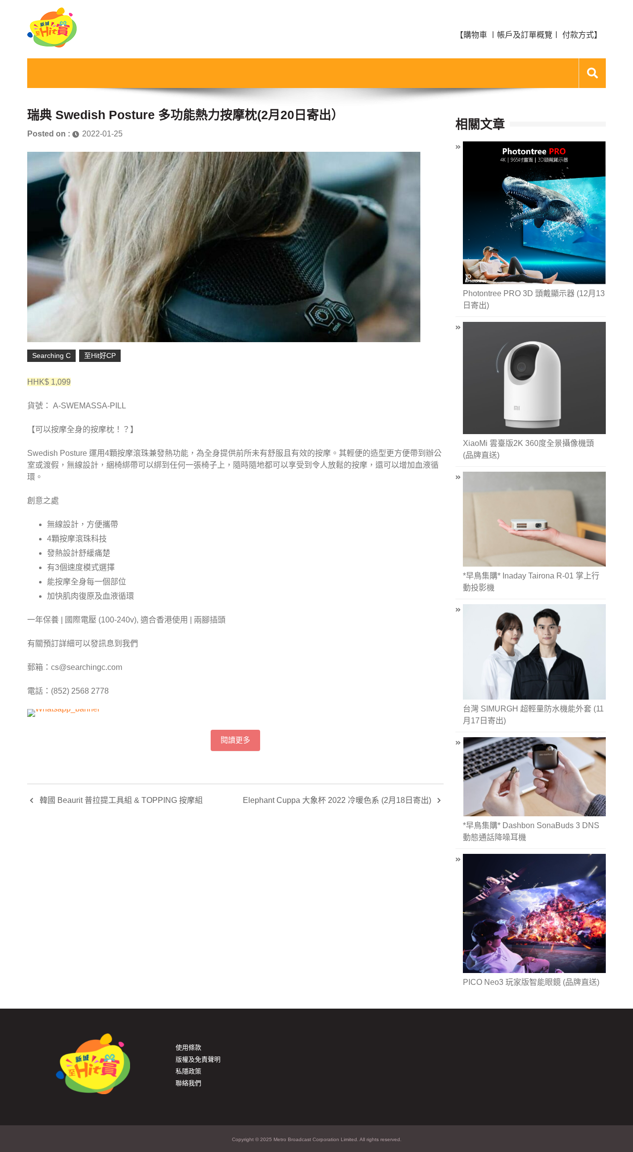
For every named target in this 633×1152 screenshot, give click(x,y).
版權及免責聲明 (198, 1059)
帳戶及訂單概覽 (524, 35)
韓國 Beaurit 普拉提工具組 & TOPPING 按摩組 (121, 800)
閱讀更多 (235, 740)
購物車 (475, 35)
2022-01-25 (102, 134)
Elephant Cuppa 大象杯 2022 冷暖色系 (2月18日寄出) (337, 800)
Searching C (51, 355)
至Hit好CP (100, 355)
